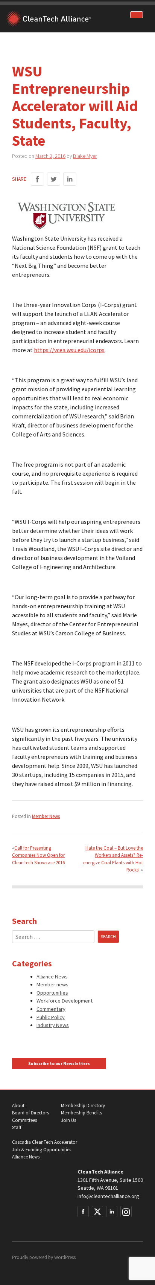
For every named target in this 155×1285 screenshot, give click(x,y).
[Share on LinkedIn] (69, 179)
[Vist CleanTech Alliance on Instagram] (126, 1211)
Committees (24, 1120)
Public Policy (50, 1017)
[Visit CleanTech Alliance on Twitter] (97, 1211)
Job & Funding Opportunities (41, 1149)
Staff (16, 1127)
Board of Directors (30, 1112)
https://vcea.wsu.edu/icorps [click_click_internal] (69, 350)
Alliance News (52, 976)
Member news (52, 984)
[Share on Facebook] (37, 179)
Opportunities (52, 992)
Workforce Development (64, 1000)
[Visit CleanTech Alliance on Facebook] (83, 1211)
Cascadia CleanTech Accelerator (44, 1142)
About (18, 1105)
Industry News (52, 1025)
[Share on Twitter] (53, 179)
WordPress (65, 1257)
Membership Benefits (81, 1112)
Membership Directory (83, 1105)
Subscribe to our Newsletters (59, 1063)
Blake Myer (85, 156)
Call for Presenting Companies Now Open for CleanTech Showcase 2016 (38, 855)
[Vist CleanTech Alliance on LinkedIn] (111, 1211)
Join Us (68, 1120)
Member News (46, 816)
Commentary (50, 1009)
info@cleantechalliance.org (108, 1196)
